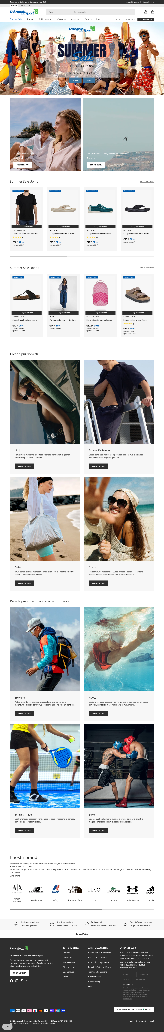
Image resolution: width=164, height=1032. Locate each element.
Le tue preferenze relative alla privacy (43, 1023)
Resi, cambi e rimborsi (98, 957)
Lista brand (15, 875)
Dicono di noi (69, 967)
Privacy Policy (94, 976)
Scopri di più (40, 2)
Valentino (129, 869)
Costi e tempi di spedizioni (100, 952)
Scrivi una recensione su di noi (129, 1009)
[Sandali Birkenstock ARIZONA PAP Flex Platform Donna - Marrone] (137, 295)
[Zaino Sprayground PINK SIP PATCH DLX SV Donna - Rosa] (100, 295)
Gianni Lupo (76, 869)
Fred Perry (146, 869)
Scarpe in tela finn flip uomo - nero (136, 233)
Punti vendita (129, 19)
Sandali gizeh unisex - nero (24, 320)
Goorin (67, 869)
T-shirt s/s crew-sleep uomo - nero (25, 233)
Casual (22, 5)
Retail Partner (25, 1023)
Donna (75, 80)
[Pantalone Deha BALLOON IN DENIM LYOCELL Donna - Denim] (63, 295)
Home (14, 5)
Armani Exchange (18, 869)
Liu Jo (29, 869)
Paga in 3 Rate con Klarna (99, 967)
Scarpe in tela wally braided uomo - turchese (98, 233)
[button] (152, 12)
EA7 (107, 869)
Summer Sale (16, 19)
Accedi (152, 1021)
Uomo (89, 80)
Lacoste (101, 869)
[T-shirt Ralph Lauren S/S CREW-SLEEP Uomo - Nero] (26, 208)
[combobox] (90, 12)
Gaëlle (49, 869)
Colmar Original (117, 869)
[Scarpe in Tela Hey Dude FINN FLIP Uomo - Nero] (137, 208)
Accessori (75, 19)
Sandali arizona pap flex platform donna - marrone (135, 320)
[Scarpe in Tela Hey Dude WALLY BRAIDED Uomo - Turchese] (100, 208)
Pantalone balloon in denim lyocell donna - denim (61, 320)
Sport (30, 5)
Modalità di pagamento (98, 962)
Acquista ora (24, 466)
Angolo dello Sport (21, 1021)
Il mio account (141, 1021)
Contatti (66, 952)
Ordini (117, 19)
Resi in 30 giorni (132, 2)
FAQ (90, 986)
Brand (98, 19)
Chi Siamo (67, 957)
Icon (12, 872)
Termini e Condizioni (97, 972)
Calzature (61, 19)
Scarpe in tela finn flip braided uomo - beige (63, 233)
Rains (17, 872)
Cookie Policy (94, 981)
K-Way (138, 869)
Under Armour (39, 869)
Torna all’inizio (82, 934)
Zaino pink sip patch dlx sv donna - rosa (98, 320)
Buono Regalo (148, 2)
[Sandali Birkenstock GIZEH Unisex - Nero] (26, 295)
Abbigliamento (45, 19)
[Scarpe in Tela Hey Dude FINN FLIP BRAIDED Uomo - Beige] (63, 208)
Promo (30, 19)
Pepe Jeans (58, 869)
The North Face (90, 869)
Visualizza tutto (147, 181)
